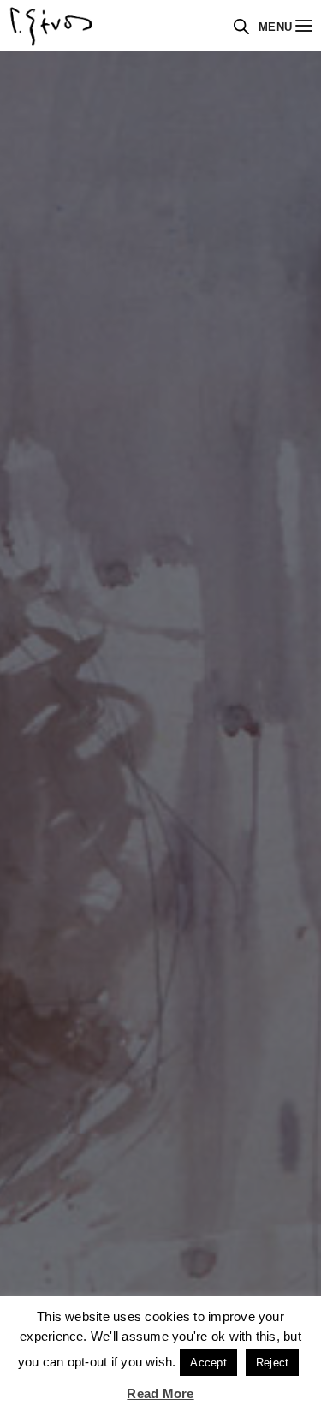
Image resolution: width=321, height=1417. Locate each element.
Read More (160, 1393)
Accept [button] (208, 1362)
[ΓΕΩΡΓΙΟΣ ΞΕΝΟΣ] (51, 25)
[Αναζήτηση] (241, 26)
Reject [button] (272, 1362)
